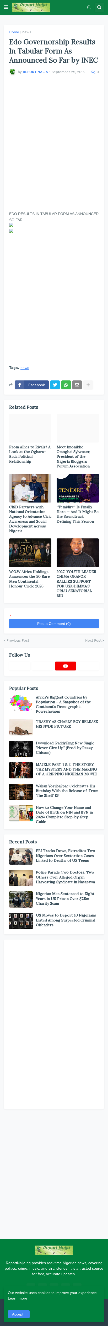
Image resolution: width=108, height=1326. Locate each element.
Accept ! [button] (18, 1314)
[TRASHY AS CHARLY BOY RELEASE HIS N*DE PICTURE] (21, 727)
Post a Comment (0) (54, 623)
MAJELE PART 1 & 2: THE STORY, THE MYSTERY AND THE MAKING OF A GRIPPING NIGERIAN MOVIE (66, 769)
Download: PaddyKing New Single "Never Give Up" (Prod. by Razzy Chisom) (65, 748)
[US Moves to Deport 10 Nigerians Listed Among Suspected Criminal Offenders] (21, 921)
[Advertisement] (54, 146)
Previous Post (18, 640)
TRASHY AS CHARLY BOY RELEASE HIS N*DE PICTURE (67, 724)
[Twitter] (55, 384)
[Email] (77, 384)
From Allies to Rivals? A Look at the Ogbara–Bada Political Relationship (30, 454)
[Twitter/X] (42, 666)
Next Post (93, 640)
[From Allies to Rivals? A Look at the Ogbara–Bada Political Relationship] (30, 428)
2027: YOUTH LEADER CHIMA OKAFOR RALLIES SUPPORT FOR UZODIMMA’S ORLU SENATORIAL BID (76, 583)
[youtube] (65, 666)
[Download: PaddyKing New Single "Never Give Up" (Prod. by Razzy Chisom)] (21, 749)
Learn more (17, 1298)
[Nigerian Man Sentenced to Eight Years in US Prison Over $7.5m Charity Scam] (21, 899)
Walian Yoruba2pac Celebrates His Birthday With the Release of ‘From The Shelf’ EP (67, 791)
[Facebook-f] (19, 666)
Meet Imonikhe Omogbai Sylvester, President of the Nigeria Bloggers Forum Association (73, 456)
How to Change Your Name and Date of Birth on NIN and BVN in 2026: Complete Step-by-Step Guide (64, 814)
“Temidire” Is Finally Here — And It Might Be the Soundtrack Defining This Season (78, 514)
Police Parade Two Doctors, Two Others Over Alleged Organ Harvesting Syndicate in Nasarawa (65, 877)
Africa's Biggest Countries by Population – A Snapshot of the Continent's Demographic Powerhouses (63, 704)
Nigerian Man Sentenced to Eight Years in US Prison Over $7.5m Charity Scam (65, 898)
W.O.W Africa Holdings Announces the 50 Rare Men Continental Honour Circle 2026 (29, 578)
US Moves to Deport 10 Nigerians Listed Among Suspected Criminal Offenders (66, 920)
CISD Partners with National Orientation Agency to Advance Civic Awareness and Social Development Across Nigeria (30, 519)
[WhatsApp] (66, 384)
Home (14, 32)
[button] (6, 7)
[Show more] (88, 384)
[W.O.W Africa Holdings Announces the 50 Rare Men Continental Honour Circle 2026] (30, 552)
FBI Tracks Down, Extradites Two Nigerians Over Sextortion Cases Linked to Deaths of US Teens (65, 855)
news (26, 32)
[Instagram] (88, 666)
